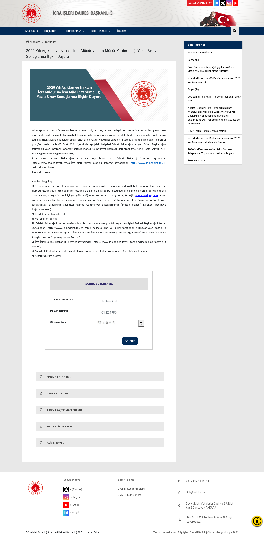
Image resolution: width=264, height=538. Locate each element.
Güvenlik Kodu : (59, 322)
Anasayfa (35, 41)
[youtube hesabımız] (235, 3)
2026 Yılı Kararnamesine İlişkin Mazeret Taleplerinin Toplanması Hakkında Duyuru (211, 151)
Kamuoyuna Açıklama (200, 52)
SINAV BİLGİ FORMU (59, 376)
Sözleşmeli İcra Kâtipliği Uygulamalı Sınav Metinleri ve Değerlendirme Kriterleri (211, 68)
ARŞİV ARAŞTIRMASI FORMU (64, 410)
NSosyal (74, 512)
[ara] (235, 31)
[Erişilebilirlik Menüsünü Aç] (257, 521)
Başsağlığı (193, 59)
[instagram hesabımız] (229, 3)
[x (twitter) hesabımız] (223, 3)
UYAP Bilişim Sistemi (129, 494)
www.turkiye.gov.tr (146, 195)
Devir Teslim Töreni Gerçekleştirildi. (208, 130)
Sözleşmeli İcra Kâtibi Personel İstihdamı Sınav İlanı (214, 98)
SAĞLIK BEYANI (56, 442)
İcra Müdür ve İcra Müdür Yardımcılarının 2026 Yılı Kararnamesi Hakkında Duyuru (214, 139)
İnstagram (75, 497)
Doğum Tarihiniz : (59, 311)
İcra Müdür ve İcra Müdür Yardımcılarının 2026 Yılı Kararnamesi (214, 80)
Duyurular (50, 41)
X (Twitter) (76, 489)
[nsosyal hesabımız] (216, 3)
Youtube (74, 504)
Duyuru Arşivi (198, 160)
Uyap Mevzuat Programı (131, 488)
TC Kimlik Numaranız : (62, 299)
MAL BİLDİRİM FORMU (60, 426)
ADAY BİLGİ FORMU (58, 393)
